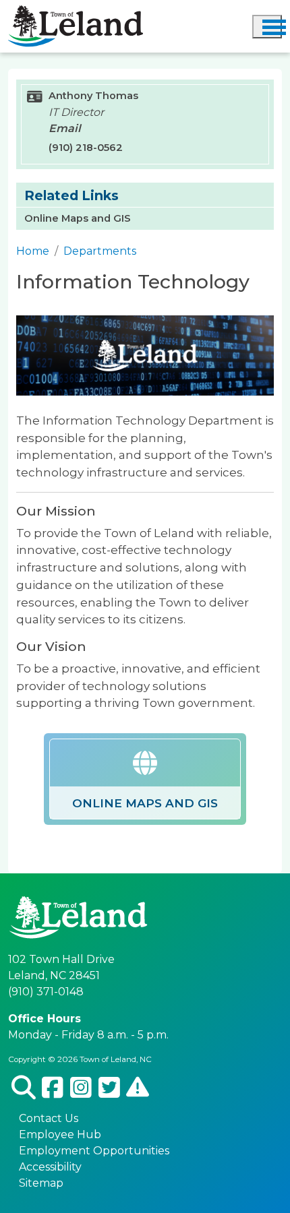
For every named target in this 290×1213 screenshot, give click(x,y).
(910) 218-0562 (86, 148)
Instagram (81, 1088)
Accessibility (50, 1166)
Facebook (53, 1088)
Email (65, 128)
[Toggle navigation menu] (267, 26)
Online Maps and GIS (77, 218)
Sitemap (41, 1183)
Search (23, 1088)
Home (32, 251)
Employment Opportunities (94, 1150)
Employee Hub (60, 1134)
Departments (99, 251)
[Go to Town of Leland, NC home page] (75, 13)
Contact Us (48, 1118)
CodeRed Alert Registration (137, 1088)
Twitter (109, 1088)
